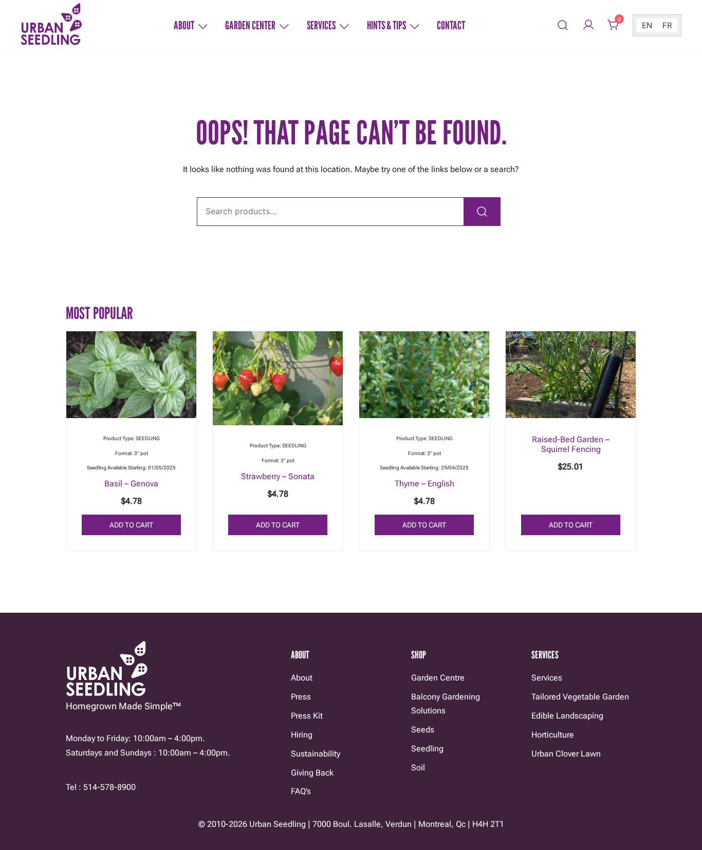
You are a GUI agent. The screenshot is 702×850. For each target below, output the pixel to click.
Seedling (427, 748)
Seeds (422, 729)
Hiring (301, 735)
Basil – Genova (131, 483)
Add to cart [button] (131, 525)
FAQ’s (301, 791)
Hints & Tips (386, 25)
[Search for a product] (563, 25)
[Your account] (588, 25)
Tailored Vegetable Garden (580, 697)
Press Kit (307, 716)
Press (301, 697)
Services (321, 25)
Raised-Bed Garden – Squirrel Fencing (570, 444)
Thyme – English (424, 483)
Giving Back (312, 773)
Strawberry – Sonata (278, 476)
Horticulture (552, 735)
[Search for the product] (482, 211)
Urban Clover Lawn (566, 754)
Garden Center (250, 25)
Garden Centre (438, 678)
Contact (451, 25)
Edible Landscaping (567, 716)
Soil (418, 767)
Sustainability (315, 754)
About (184, 25)
